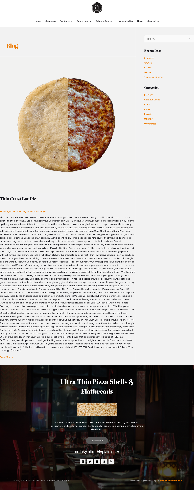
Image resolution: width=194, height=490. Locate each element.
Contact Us (153, 20)
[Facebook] (82, 461)
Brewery (4, 211)
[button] (71, 21)
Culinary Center (103, 20)
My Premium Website (171, 480)
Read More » (6, 357)
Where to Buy (126, 20)
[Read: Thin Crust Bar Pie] (68, 125)
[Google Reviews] (104, 461)
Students (149, 57)
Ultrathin (20, 211)
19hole (147, 72)
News (140, 20)
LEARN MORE (97, 440)
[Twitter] (90, 461)
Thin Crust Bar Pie (18, 199)
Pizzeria (148, 67)
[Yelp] (111, 461)
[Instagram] (97, 461)
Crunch (148, 62)
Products (65, 20)
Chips (147, 104)
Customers (82, 20)
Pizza (12, 211)
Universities (150, 123)
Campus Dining (152, 99)
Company (50, 20)
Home (38, 20)
